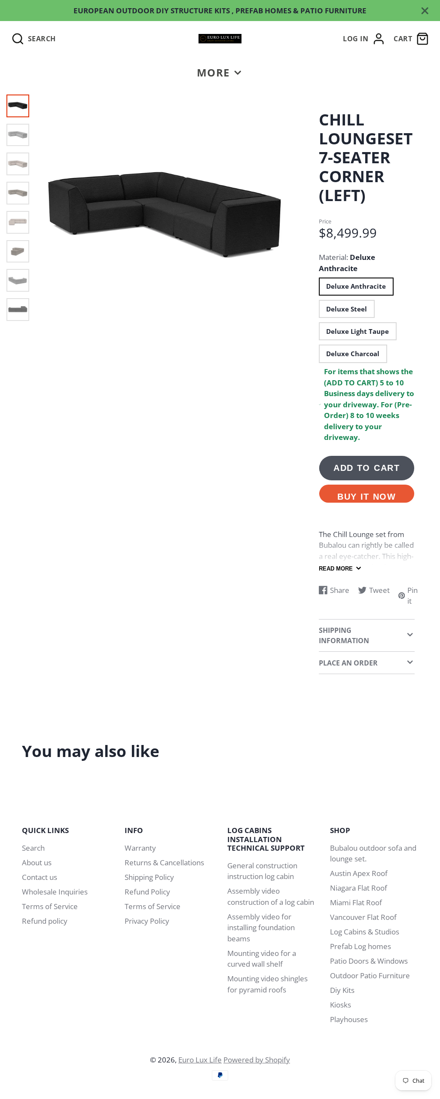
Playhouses (349, 1019)
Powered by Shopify (256, 1060)
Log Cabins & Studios (364, 932)
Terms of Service (50, 906)
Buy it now (366, 496)
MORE (213, 72)
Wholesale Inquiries (55, 892)
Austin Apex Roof (359, 873)
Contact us (39, 877)
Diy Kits (342, 990)
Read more (336, 568)
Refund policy (44, 921)
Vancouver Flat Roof (363, 917)
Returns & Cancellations (164, 862)
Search (33, 848)
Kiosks (340, 1005)
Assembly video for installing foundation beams (261, 927)
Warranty (140, 848)
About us (37, 862)
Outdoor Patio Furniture (370, 975)
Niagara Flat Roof (358, 888)
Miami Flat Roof (356, 902)
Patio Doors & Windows (369, 961)
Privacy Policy (147, 921)
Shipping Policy (149, 877)
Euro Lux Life (200, 1060)
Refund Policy (147, 892)
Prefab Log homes (360, 946)
